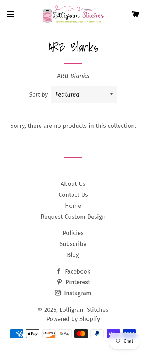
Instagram (76, 293)
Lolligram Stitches (84, 310)
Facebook (76, 271)
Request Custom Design (73, 216)
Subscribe (73, 244)
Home (73, 205)
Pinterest (77, 282)
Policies (73, 233)
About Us (73, 184)
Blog (73, 255)
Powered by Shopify (73, 319)
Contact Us (73, 195)
